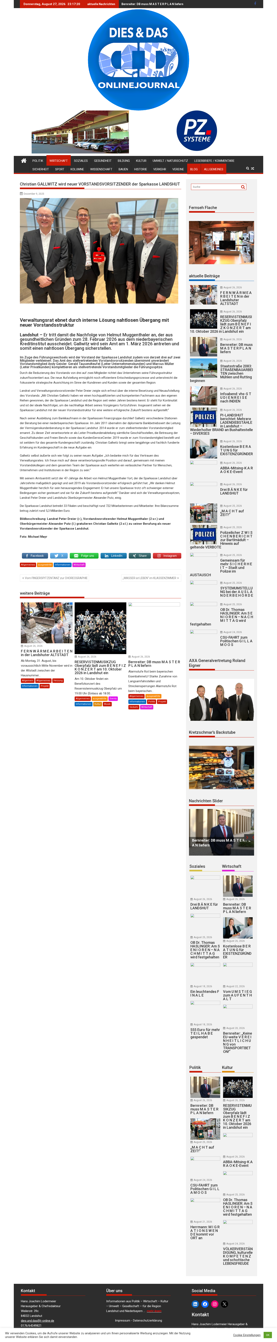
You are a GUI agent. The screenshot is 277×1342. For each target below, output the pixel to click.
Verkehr (159, 169)
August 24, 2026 (232, 632)
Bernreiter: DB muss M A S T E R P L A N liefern (152, 4)
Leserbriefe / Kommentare (214, 161)
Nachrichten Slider (206, 800)
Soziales (81, 161)
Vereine (178, 169)
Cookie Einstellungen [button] (247, 1335)
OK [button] (267, 1335)
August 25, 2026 (232, 505)
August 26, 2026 (33, 646)
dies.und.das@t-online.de (37, 1321)
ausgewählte (45, 564)
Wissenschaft (101, 169)
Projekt (44, 686)
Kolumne (77, 169)
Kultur (141, 161)
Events (113, 698)
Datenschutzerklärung (147, 1320)
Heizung (58, 680)
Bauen (123, 169)
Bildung (124, 161)
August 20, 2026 (235, 1028)
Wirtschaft (58, 161)
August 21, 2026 (203, 1221)
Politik (37, 161)
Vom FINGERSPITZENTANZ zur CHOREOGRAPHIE (56, 578)
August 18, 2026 (203, 986)
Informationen (62, 564)
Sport (59, 169)
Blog (194, 169)
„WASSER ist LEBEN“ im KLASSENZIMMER (149, 578)
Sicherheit (40, 169)
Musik (107, 704)
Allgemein (27, 680)
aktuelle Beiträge (204, 276)
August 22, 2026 (235, 986)
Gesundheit (103, 161)
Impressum (122, 1320)
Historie (140, 169)
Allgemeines (213, 169)
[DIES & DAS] (23, 160)
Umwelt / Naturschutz (170, 161)
